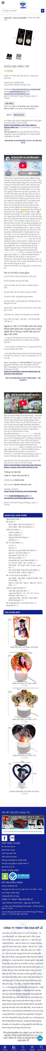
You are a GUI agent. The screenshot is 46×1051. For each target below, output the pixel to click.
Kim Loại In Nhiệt (15, 558)
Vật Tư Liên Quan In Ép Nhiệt (16, 575)
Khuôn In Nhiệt (14, 532)
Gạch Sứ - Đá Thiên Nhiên (18, 553)
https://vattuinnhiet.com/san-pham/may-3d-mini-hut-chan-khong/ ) (22, 372)
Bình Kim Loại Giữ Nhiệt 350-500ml (21, 550)
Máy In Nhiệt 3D (14, 535)
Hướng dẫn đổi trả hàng (10, 896)
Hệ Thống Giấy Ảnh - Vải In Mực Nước (19, 603)
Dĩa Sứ (11, 548)
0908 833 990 (12, 886)
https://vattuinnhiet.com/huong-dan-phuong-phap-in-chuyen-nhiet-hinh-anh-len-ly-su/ (22, 466)
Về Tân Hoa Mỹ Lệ (8, 846)
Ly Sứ (11, 545)
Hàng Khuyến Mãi (12, 519)
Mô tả (9, 115)
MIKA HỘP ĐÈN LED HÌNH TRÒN (24, 683)
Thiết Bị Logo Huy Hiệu (14, 588)
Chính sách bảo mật (9, 853)
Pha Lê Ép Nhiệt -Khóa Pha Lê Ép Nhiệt (23, 570)
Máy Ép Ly (12, 540)
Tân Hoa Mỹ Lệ (29, 108)
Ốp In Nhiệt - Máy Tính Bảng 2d (20, 527)
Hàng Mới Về (10, 605)
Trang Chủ (8, 18)
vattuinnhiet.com (29, 1011)
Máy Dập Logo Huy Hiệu (17, 591)
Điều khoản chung (8, 850)
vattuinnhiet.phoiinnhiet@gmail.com (17, 94)
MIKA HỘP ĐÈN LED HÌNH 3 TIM (24, 719)
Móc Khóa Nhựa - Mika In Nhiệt (20, 572)
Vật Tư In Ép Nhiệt (19, 18)
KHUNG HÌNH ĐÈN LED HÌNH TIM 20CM (24, 791)
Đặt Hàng (9, 103)
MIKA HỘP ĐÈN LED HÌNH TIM (24, 755)
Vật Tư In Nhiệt (20, 326)
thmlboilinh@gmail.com (17, 91)
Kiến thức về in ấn (8, 867)
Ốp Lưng (9, 521)
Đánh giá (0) (19, 115)
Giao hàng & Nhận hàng (10, 893)
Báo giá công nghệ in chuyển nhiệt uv (15, 863)
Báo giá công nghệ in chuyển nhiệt (14, 860)
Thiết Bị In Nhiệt (12, 530)
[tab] (9, 115)
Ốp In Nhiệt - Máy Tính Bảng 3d (20, 524)
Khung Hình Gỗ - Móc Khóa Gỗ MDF (22, 560)
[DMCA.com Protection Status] (5, 876)
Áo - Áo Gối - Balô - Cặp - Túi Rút (20, 563)
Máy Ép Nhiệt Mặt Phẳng (18, 537)
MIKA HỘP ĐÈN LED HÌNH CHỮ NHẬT (24, 647)
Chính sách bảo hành (9, 857)
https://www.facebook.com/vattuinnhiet (26, 89)
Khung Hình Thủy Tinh (17, 555)
